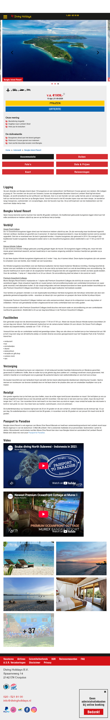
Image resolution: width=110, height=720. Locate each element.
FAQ (83, 658)
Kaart (28, 171)
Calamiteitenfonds (38, 658)
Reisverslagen (82, 171)
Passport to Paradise (37, 433)
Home (8, 150)
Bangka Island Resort (32, 150)
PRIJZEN (55, 103)
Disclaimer (34, 662)
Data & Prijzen (82, 164)
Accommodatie (28, 156)
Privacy (47, 662)
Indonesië (17, 150)
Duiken (82, 156)
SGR (53, 658)
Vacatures (8, 658)
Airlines (21, 658)
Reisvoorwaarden (68, 658)
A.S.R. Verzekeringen (14, 662)
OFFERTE (55, 109)
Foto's (28, 164)
